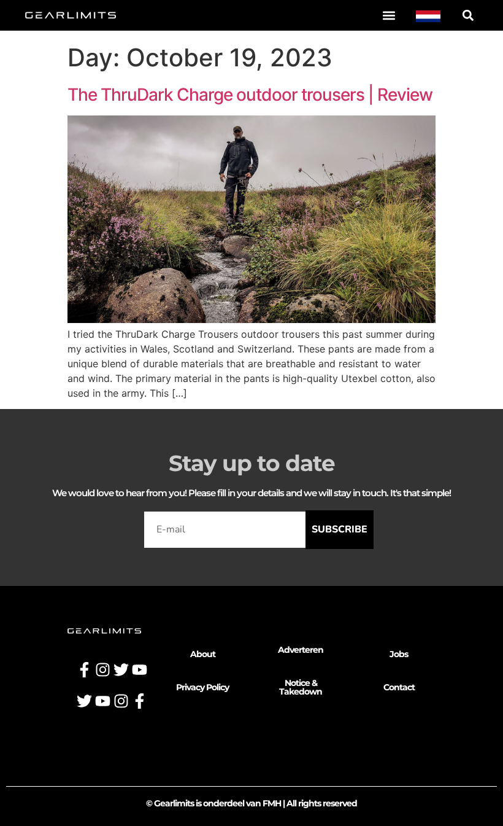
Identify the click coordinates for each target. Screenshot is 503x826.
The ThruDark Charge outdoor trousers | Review (249, 94)
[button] (388, 15)
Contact (399, 687)
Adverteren (300, 649)
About (202, 654)
